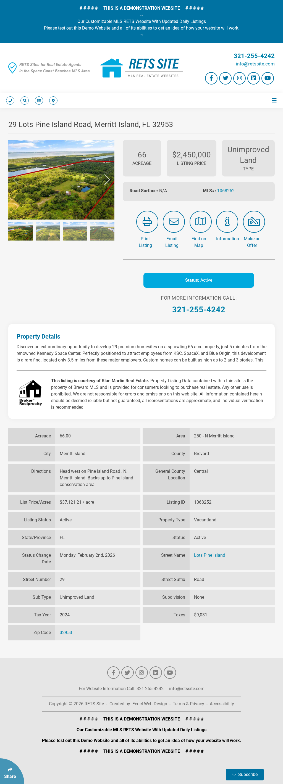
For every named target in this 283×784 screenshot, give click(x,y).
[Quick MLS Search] (23, 100)
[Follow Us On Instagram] (239, 78)
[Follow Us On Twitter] (225, 78)
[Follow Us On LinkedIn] (253, 78)
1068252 (226, 190)
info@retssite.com (255, 64)
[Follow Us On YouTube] (267, 78)
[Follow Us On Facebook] (211, 78)
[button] (16, 180)
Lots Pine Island (209, 555)
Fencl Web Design (149, 703)
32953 (66, 632)
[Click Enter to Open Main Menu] (273, 100)
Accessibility (222, 703)
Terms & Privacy (188, 703)
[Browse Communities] (52, 100)
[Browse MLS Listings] (38, 100)
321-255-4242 (254, 55)
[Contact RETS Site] (10, 100)
